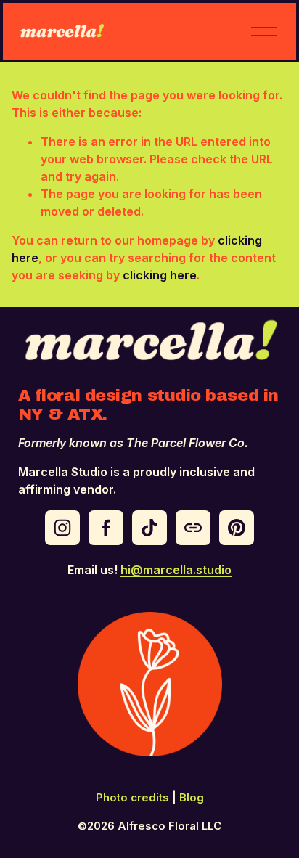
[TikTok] (149, 527)
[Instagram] (62, 527)
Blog (191, 797)
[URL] (193, 527)
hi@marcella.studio (176, 570)
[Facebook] (106, 527)
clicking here (160, 275)
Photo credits (132, 797)
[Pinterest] (236, 527)
